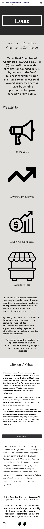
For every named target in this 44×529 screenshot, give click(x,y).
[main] (22, 20)
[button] (2, 3)
